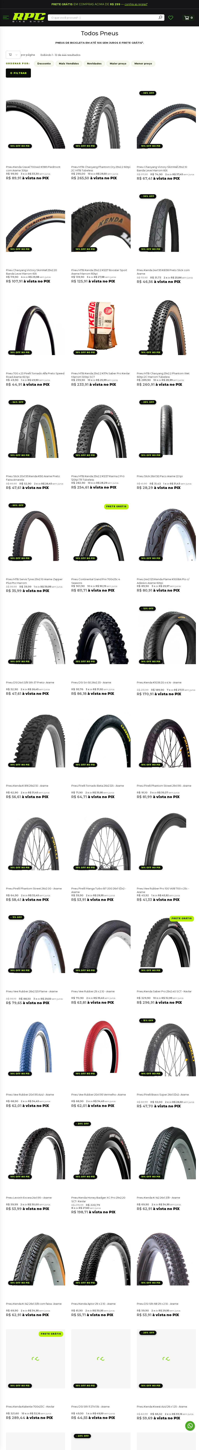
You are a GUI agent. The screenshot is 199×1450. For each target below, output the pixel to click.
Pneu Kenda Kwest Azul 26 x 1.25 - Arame (162, 1406)
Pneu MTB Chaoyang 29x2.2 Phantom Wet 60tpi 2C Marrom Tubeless (163, 375)
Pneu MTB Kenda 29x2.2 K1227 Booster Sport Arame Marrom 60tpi (99, 272)
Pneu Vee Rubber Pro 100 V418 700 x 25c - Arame (163, 890)
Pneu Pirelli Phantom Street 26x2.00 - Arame (34, 888)
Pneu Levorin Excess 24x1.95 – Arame (29, 1197)
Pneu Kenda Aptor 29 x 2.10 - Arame (93, 1303)
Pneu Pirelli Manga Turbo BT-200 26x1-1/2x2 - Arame (98, 890)
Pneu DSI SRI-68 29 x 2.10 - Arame (157, 1303)
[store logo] (29, 17)
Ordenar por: (18, 63)
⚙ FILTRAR (18, 73)
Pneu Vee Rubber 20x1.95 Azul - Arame (30, 1094)
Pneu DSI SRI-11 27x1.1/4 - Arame (90, 1406)
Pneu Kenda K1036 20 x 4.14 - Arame (159, 682)
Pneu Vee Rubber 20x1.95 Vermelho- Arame (98, 1094)
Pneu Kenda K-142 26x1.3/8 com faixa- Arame (34, 1303)
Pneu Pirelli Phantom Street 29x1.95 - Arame (164, 785)
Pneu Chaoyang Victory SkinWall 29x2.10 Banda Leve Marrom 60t (162, 168)
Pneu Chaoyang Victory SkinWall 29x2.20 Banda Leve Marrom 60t (31, 272)
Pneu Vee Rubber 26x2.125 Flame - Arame (32, 991)
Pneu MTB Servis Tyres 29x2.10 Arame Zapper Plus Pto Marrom (34, 581)
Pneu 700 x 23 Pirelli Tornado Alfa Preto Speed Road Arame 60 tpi (35, 375)
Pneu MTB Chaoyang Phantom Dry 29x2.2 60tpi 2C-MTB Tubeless (100, 168)
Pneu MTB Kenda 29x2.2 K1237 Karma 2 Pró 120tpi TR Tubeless (98, 478)
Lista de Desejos (170, 17)
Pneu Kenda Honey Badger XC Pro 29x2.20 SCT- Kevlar (98, 1199)
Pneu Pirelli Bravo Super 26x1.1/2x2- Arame (163, 1094)
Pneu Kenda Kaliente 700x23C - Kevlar (30, 1406)
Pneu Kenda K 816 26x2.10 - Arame (27, 785)
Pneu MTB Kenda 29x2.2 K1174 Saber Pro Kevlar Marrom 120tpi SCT (100, 375)
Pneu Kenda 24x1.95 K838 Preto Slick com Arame (163, 272)
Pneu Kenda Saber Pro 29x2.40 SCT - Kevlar (164, 991)
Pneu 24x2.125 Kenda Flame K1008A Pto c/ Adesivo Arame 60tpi (163, 581)
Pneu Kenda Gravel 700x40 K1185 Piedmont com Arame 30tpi (33, 168)
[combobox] (102, 18)
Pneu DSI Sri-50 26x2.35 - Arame (91, 682)
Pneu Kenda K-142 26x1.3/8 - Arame (158, 1197)
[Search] (160, 18)
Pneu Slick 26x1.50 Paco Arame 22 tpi (160, 476)
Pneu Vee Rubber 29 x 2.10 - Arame (93, 991)
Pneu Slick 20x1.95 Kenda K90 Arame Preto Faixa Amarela (33, 478)
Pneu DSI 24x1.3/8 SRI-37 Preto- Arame (30, 682)
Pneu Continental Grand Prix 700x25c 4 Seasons (95, 581)
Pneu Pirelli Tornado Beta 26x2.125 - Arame (97, 785)
